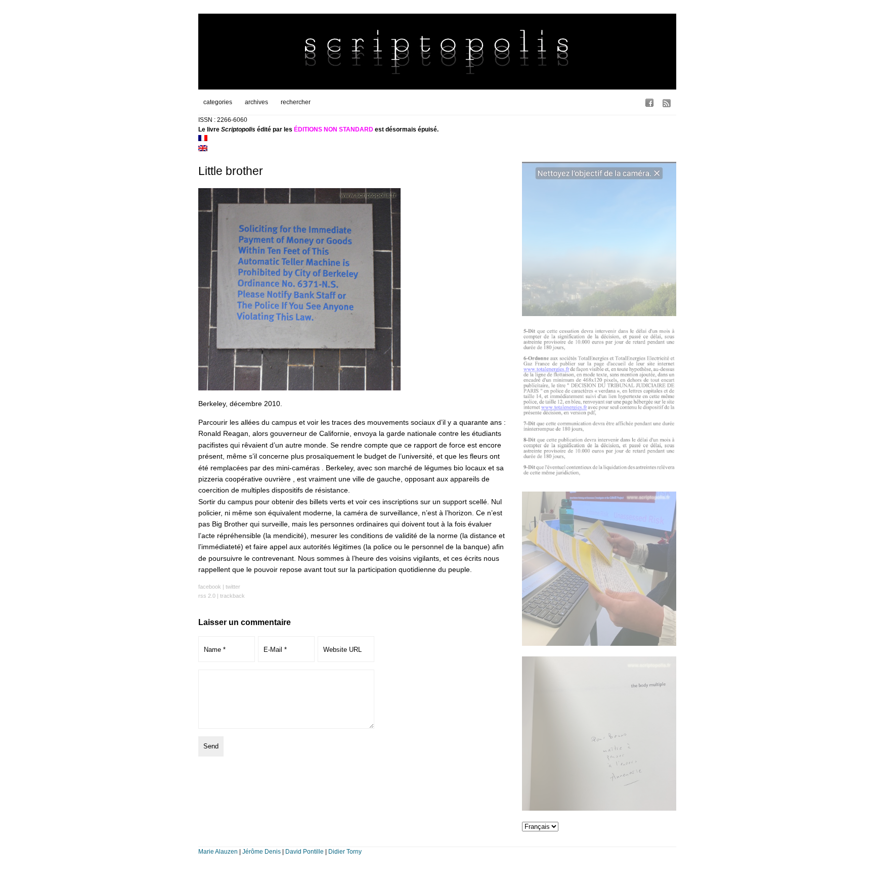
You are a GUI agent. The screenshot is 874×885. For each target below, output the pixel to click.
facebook (209, 587)
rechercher (296, 102)
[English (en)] (202, 149)
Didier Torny (345, 851)
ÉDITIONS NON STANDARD (333, 129)
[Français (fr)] (202, 139)
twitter (233, 587)
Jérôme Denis (261, 851)
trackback (232, 596)
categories (217, 102)
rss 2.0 (206, 596)
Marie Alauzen (218, 851)
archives (256, 102)
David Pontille (304, 851)
